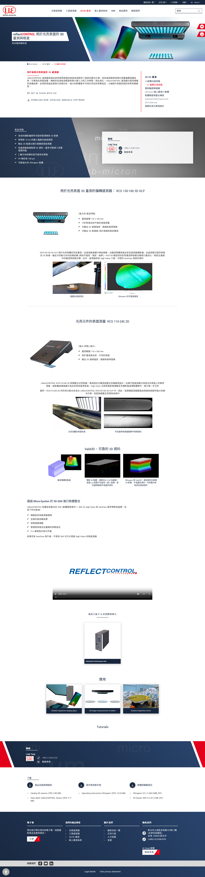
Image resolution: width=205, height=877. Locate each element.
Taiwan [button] (196, 2)
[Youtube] (46, 863)
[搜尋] (199, 11)
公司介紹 (111, 833)
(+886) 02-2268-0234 (157, 839)
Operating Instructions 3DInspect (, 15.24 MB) (104, 793)
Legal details (90, 871)
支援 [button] (184, 2)
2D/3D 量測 (74, 837)
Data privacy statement (110, 871)
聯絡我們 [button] (135, 10)
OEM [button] (113, 10)
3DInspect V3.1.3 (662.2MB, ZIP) (147, 793)
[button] (5, 871)
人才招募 (111, 837)
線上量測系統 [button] (101, 10)
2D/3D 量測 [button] (85, 10)
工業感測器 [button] (71, 10)
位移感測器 (74, 830)
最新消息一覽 (113, 830)
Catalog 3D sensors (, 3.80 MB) (46, 793)
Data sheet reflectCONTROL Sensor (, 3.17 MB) (51, 799)
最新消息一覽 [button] (149, 2)
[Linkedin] (51, 863)
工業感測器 (74, 833)
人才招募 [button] (173, 2)
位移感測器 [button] (56, 10)
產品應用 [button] (123, 10)
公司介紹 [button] (162, 2)
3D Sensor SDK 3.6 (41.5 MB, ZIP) (148, 798)
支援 (109, 840)
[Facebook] (40, 863)
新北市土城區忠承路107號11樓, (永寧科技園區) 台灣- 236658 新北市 (162, 833)
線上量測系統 (75, 840)
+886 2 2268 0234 (131, 148)
